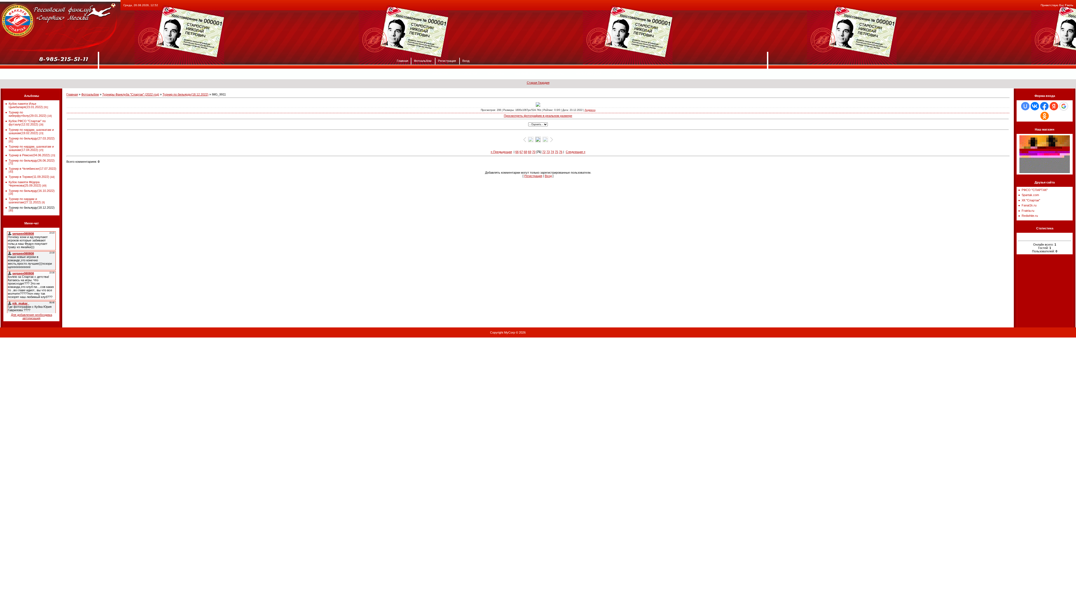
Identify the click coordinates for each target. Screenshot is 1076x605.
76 (560, 151)
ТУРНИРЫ (556, 74)
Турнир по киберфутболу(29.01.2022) (28, 114)
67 (521, 151)
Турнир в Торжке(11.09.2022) (29, 176)
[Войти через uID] (1025, 106)
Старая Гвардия (538, 82)
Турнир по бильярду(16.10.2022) (32, 190)
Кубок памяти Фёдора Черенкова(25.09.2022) (25, 183)
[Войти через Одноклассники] (1044, 116)
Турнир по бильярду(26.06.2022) (32, 160)
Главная (402, 60)
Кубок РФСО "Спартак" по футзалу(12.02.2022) (27, 122)
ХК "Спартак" (1031, 200)
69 (529, 151)
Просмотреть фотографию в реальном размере (538, 115)
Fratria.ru (1028, 210)
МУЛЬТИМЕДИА (589, 74)
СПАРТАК (496, 74)
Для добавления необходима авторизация (31, 316)
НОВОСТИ (468, 74)
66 (517, 151)
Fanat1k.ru (1029, 205)
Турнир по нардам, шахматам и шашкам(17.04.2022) (31, 148)
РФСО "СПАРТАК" (1035, 190)
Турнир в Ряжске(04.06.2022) (29, 155)
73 (548, 151)
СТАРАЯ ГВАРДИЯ (628, 74)
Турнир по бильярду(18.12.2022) (32, 207)
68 (525, 151)
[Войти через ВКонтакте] (1035, 106)
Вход (465, 60)
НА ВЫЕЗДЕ (525, 74)
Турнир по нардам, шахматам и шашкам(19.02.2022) (31, 131)
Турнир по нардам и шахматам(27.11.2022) (25, 200)
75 (556, 151)
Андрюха (590, 110)
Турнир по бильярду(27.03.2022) (32, 138)
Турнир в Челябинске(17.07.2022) (32, 168)
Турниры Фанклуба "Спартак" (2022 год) (130, 94)
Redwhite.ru (1030, 215)
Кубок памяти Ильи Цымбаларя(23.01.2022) (26, 105)
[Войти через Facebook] (1044, 106)
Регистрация (447, 60)
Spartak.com (1030, 195)
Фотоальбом (423, 60)
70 (533, 151)
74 (552, 151)
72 (544, 151)
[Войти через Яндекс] (1054, 106)
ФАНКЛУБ (440, 74)
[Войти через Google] (1063, 106)
